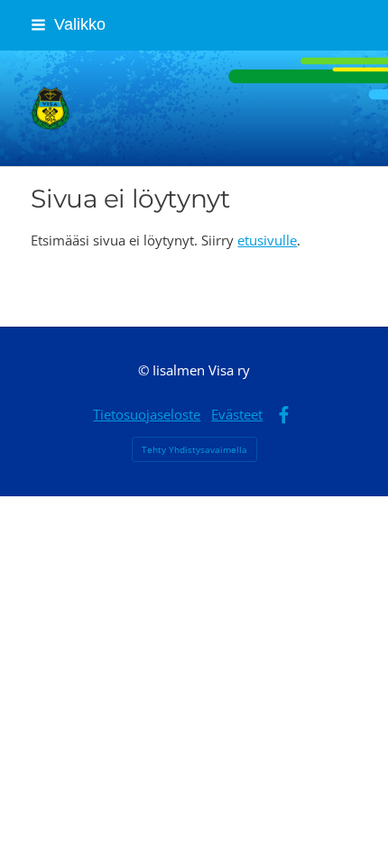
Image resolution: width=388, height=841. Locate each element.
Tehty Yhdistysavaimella (194, 449)
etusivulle (267, 240)
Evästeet (237, 414)
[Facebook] (283, 415)
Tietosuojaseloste (146, 414)
